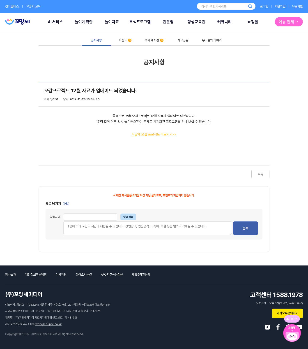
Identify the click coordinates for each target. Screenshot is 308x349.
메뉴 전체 (286, 21)
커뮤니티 (224, 21)
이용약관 (61, 274)
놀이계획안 (84, 21)
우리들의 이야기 (212, 40)
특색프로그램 (140, 21)
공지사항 (96, 40)
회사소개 (10, 274)
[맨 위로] (292, 319)
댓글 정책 (128, 217)
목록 (260, 174)
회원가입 (280, 6)
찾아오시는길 (84, 274)
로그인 (264, 6)
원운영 (168, 21)
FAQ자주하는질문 (112, 274)
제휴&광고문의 (141, 274)
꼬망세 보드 (33, 6)
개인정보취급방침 (36, 274)
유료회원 (297, 6)
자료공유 (182, 40)
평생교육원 (196, 21)
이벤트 (123, 40)
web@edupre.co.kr (48, 324)
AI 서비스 (55, 21)
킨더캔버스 (12, 6)
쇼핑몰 (252, 21)
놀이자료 (112, 21)
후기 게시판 (152, 40)
